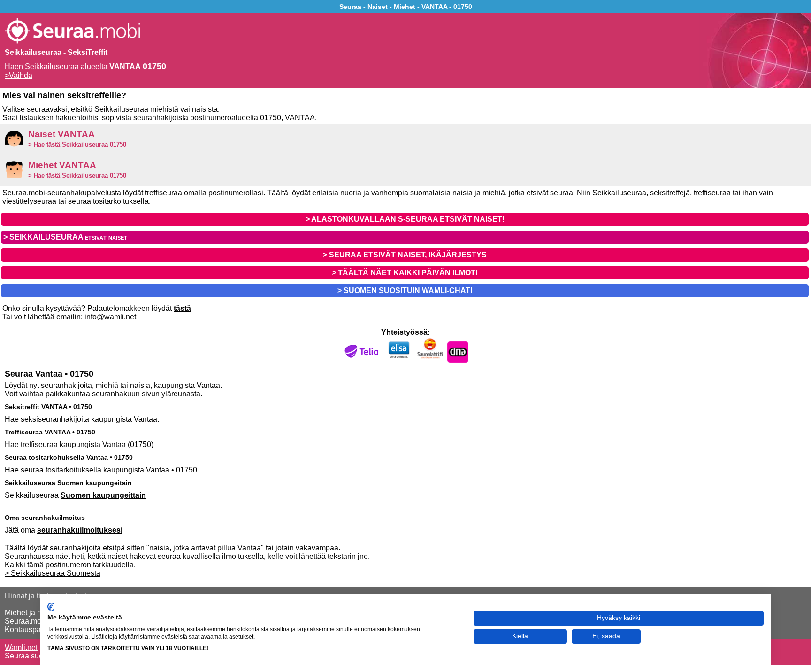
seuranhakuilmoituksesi (79, 530)
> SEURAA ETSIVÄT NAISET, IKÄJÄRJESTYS (405, 255)
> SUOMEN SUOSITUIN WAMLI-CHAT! (405, 290)
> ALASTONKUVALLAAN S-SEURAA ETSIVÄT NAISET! (405, 219)
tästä (182, 308)
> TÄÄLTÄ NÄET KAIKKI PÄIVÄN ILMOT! (405, 273)
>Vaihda (18, 75)
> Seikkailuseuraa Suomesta (52, 573)
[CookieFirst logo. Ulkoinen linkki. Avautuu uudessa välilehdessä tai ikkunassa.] (50, 607)
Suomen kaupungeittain (103, 495)
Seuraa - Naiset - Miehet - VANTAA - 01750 (405, 6)
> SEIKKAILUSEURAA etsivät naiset (65, 237)
